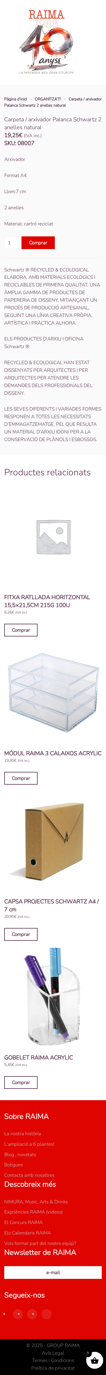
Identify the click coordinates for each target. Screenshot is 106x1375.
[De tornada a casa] (46, 42)
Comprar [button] (21, 630)
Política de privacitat (53, 1368)
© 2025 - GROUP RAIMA (53, 1345)
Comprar (38, 242)
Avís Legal (53, 1353)
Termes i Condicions (53, 1360)
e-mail (53, 1272)
